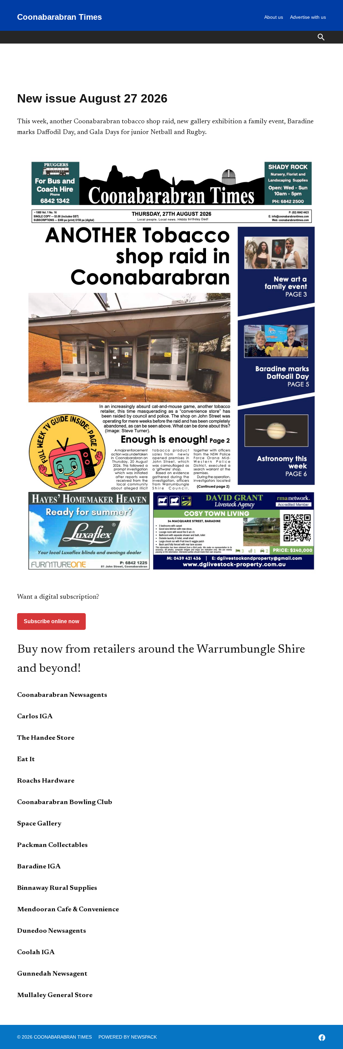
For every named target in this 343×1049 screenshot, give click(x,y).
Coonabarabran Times (59, 16)
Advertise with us (308, 17)
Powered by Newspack (127, 1037)
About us (273, 17)
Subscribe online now (51, 621)
